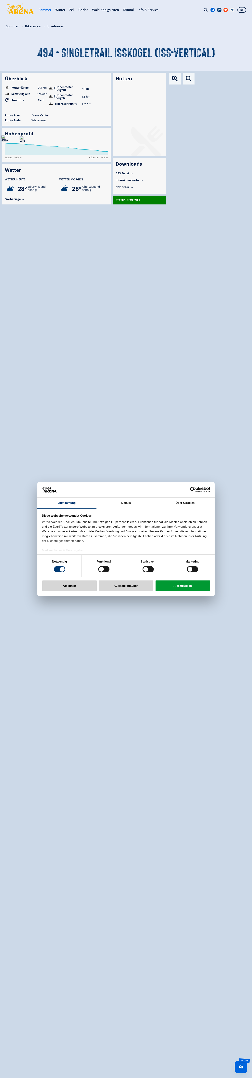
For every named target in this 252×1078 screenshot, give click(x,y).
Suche (205, 10)
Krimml (128, 9)
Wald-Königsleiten (105, 9)
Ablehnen (69, 585)
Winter (60, 9)
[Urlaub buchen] (225, 10)
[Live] (219, 10)
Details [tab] (126, 502)
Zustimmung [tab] (67, 502)
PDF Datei (123, 187)
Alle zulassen (182, 585)
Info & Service (148, 9)
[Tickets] (212, 10)
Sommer (45, 9)
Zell (71, 9)
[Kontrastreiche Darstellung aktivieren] (232, 10)
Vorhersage (13, 199)
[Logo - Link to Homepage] (20, 9)
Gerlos (83, 9)
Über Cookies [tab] (185, 502)
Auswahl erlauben (126, 585)
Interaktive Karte (128, 180)
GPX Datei (123, 173)
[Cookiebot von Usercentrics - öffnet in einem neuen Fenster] (193, 490)
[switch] (103, 569)
